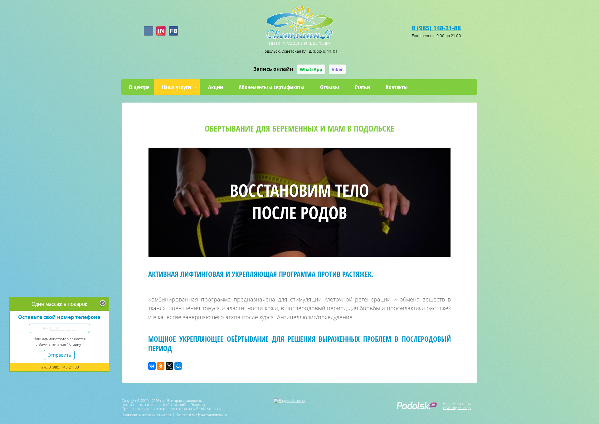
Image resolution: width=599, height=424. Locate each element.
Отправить (59, 355)
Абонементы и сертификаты (271, 87)
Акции (215, 87)
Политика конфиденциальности (201, 414)
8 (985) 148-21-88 (436, 28)
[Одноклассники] (160, 366)
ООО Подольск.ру (457, 407)
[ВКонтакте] (152, 366)
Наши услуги (176, 87)
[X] (169, 366)
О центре (139, 87)
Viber (337, 69)
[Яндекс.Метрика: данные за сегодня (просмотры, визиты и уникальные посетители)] (289, 400)
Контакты (397, 87)
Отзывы (329, 87)
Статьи (362, 87)
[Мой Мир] (178, 366)
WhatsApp (311, 69)
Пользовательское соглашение (147, 414)
